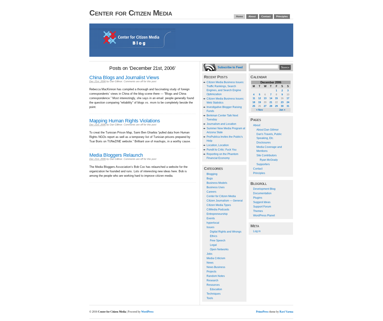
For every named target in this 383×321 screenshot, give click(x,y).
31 (288, 106)
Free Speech (217, 240)
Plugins (257, 197)
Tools (210, 298)
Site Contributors (266, 155)
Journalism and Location (221, 123)
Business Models (217, 182)
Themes (258, 211)
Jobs (209, 253)
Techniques (214, 293)
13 (265, 98)
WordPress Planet (264, 215)
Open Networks (219, 249)
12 (259, 98)
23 (282, 102)
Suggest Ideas (261, 202)
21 (271, 102)
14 (271, 98)
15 (276, 98)
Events (211, 218)
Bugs (210, 178)
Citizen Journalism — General (225, 200)
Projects (211, 271)
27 (265, 106)
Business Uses (216, 187)
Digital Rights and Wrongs (225, 231)
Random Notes (216, 276)
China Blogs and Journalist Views (124, 77)
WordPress (147, 311)
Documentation (262, 193)
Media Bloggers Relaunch (116, 155)
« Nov (259, 109)
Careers (211, 191)
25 (253, 106)
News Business (216, 267)
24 (288, 102)
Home (239, 16)
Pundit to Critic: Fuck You (221, 149)
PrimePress (262, 311)
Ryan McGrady (269, 159)
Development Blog (264, 188)
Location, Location (218, 145)
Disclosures (263, 142)
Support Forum (262, 206)
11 (254, 98)
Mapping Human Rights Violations (124, 120)
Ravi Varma (286, 311)
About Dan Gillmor (267, 129)
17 (288, 98)
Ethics (213, 236)
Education (216, 289)
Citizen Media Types (219, 205)
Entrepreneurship (217, 213)
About (252, 16)
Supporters (263, 164)
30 (282, 106)
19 (259, 102)
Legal (213, 245)
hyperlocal (213, 222)
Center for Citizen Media (130, 12)
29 (276, 106)
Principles (282, 16)
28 (271, 106)
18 (253, 102)
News (210, 262)
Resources (213, 284)
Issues (210, 227)
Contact (266, 16)
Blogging (212, 174)
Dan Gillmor (116, 81)
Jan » (282, 109)
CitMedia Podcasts (218, 209)
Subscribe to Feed (230, 67)
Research (212, 280)
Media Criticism (216, 258)
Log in (257, 231)
